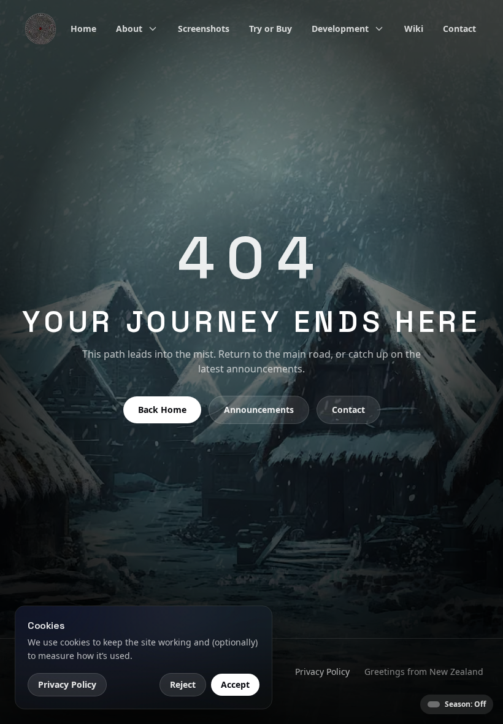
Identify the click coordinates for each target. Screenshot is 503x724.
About (129, 28)
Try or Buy (270, 28)
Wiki (413, 28)
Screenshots (203, 28)
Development (340, 28)
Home (83, 28)
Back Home (162, 409)
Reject (183, 684)
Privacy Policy (322, 671)
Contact (459, 28)
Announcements (259, 409)
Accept (235, 684)
